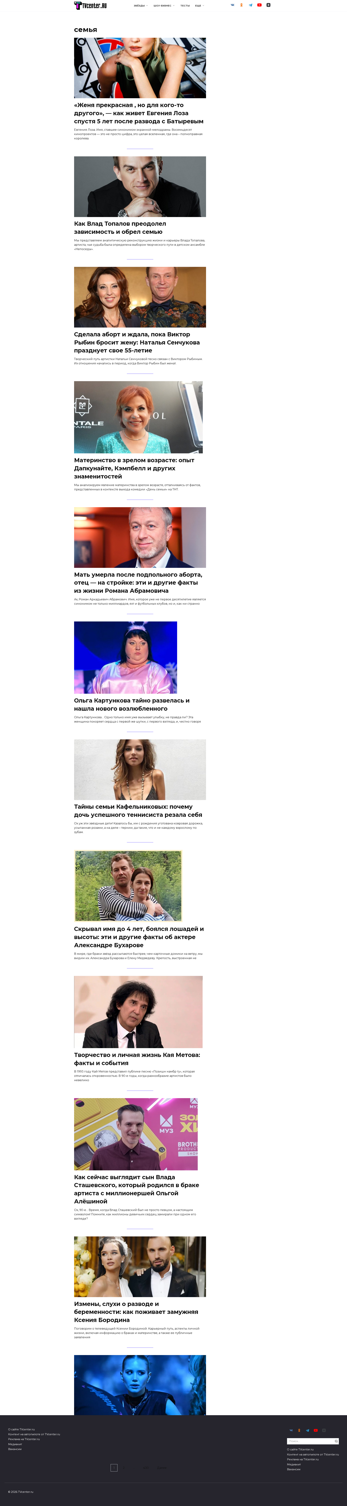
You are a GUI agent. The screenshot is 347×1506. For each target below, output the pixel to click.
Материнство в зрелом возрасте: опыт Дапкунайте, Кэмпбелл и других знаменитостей (134, 468)
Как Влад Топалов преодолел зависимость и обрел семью (120, 227)
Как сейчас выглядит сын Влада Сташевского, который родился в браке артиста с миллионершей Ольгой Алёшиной (136, 1189)
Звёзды (139, 5)
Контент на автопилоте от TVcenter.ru (34, 1434)
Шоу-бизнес (162, 5)
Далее (162, 1468)
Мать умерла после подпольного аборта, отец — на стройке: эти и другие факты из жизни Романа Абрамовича (138, 582)
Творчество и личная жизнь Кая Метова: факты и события (137, 1059)
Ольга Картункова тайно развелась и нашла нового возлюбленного (132, 704)
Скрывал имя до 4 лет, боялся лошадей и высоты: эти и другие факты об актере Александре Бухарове (139, 937)
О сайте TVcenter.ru (21, 1429)
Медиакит (15, 1444)
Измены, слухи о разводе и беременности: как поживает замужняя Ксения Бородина (136, 1312)
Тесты (185, 5)
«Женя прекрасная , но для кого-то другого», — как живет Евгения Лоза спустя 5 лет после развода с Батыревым (139, 113)
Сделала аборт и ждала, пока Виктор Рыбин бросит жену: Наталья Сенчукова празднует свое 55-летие (137, 342)
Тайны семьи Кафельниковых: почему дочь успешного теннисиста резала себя (138, 810)
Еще (198, 5)
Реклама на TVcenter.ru (24, 1439)
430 (146, 1468)
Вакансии (15, 1449)
